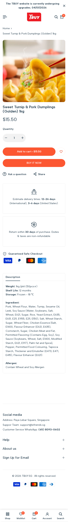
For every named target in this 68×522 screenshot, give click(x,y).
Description (13, 277)
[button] (61, 151)
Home (6, 28)
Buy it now (34, 162)
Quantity (8, 129)
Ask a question (16, 174)
